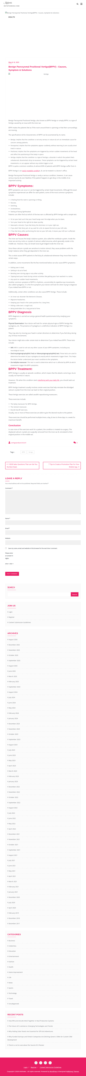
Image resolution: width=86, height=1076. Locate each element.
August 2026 (13, 640)
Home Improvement (16, 972)
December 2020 (14, 897)
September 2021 (14, 850)
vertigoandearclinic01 (18, 443)
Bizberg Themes (73, 1071)
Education (12, 951)
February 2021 (14, 887)
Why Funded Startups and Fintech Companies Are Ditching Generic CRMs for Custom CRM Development (39, 1038)
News (11, 983)
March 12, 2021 (13, 62)
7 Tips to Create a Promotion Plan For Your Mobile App (64, 465)
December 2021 (14, 834)
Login (10, 612)
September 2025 (14, 661)
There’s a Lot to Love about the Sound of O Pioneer (26, 1045)
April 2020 (12, 908)
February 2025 (14, 682)
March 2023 (13, 771)
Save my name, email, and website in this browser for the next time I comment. (32, 548)
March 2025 (13, 676)
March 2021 (13, 881)
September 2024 (14, 687)
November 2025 (14, 650)
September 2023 (14, 739)
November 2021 (14, 839)
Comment (9, 488)
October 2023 (13, 734)
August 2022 (13, 808)
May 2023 (12, 760)
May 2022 (12, 824)
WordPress (53, 1071)
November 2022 (14, 792)
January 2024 (13, 718)
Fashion (11, 962)
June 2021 (12, 866)
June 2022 (12, 818)
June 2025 (12, 671)
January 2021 (13, 892)
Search (11, 587)
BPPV (23, 452)
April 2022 (12, 829)
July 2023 (12, 750)
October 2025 (13, 655)
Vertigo (31, 452)
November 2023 (14, 729)
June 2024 (12, 703)
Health (11, 967)
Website (7, 538)
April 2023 (12, 766)
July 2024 (12, 697)
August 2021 (13, 855)
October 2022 (13, 797)
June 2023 (12, 755)
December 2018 (14, 918)
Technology (13, 993)
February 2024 (14, 713)
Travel (11, 999)
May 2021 (12, 871)
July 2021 (12, 860)
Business (12, 941)
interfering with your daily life (48, 380)
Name (7, 518)
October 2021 (13, 845)
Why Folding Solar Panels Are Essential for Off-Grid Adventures (31, 1031)
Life (10, 977)
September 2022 (14, 803)
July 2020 (12, 903)
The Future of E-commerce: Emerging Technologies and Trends (31, 1026)
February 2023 (14, 776)
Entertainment (14, 956)
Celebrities (12, 946)
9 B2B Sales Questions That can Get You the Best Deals (22, 465)
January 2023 (13, 781)
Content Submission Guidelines (20, 622)
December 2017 (14, 924)
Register (11, 617)
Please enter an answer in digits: (9, 555)
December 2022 (14, 787)
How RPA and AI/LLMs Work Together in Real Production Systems (31, 1021)
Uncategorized (14, 1004)
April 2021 (12, 876)
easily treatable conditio (30, 171)
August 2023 (13, 745)
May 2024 (12, 708)
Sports (11, 988)
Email (7, 528)
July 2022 (12, 813)
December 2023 (14, 724)
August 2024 (13, 692)
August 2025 (13, 666)
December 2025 (14, 645)
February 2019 (14, 913)
